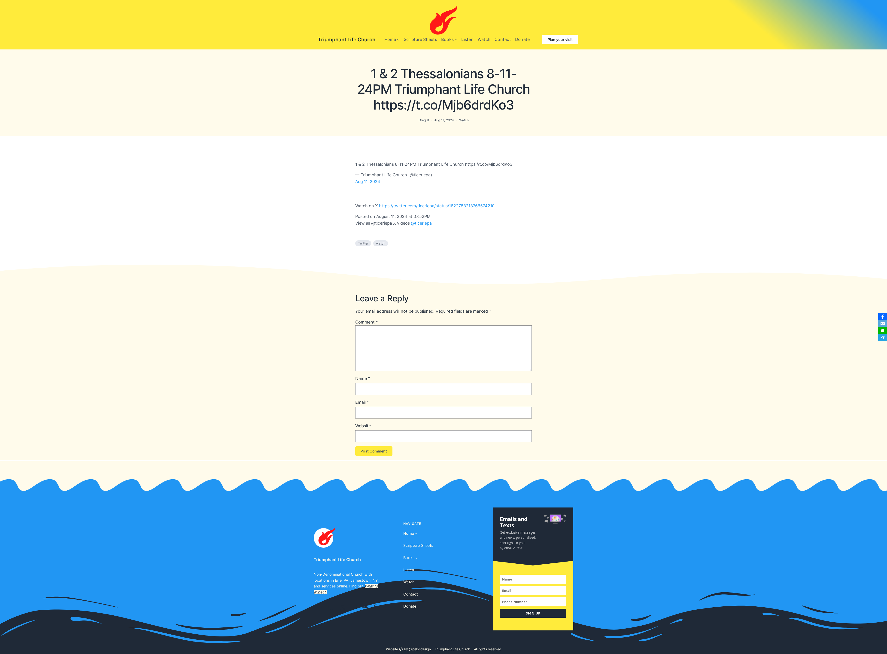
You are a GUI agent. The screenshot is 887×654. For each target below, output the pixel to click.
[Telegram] (882, 337)
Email (362, 402)
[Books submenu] (456, 39)
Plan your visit (560, 39)
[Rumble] (321, 607)
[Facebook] (331, 606)
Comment (366, 322)
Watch (464, 120)
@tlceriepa (421, 223)
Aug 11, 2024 (367, 181)
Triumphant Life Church (346, 40)
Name (362, 378)
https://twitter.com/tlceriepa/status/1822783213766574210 (437, 205)
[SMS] (882, 330)
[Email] (882, 323)
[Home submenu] (398, 39)
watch (380, 243)
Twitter (363, 243)
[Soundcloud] (364, 606)
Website (363, 425)
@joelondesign (420, 649)
